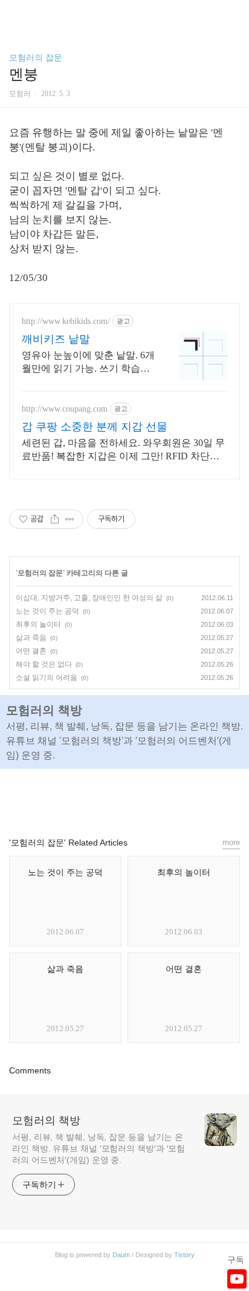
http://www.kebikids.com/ (66, 321)
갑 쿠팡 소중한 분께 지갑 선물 (94, 427)
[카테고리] (15, 13)
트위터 (152, 797)
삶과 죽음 (31, 637)
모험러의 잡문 (35, 57)
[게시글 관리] (69, 519)
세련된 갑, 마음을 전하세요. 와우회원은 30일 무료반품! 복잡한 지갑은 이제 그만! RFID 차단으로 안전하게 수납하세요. (123, 450)
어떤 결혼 (31, 651)
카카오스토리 (124, 797)
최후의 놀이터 (38, 624)
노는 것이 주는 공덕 (47, 611)
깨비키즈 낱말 (56, 339)
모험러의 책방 (46, 1121)
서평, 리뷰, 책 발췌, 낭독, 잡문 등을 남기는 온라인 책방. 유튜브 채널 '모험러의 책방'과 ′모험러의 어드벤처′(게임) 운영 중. (98, 1148)
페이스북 (97, 797)
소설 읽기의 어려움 (46, 677)
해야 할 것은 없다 (44, 664)
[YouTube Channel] (237, 1279)
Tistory (184, 1254)
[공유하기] (54, 519)
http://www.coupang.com (65, 408)
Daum (121, 1254)
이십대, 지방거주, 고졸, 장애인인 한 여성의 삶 (89, 598)
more (231, 842)
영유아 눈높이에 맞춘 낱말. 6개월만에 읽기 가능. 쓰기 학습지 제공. (88, 362)
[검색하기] (234, 13)
